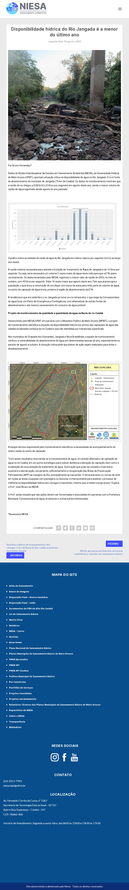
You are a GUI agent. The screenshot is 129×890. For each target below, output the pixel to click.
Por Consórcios (17, 681)
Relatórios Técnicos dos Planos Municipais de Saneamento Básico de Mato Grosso (54, 704)
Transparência (17, 721)
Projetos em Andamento (22, 698)
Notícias (13, 636)
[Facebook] (64, 760)
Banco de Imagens (19, 591)
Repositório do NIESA (21, 710)
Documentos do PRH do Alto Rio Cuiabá (31, 608)
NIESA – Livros (16, 631)
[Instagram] (55, 760)
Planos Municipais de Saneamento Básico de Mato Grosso (41, 653)
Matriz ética (16, 619)
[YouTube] (74, 760)
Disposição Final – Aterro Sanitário (28, 597)
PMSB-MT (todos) (19, 670)
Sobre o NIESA (16, 715)
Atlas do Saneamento (21, 585)
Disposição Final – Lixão (22, 602)
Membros (14, 625)
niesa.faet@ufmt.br (14, 785)
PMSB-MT (14, 665)
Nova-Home (15, 642)
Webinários (15, 727)
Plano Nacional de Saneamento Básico (30, 648)
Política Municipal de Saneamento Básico (32, 676)
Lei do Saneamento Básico (23, 614)
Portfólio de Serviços (21, 687)
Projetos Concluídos (20, 693)
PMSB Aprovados (18, 659)
